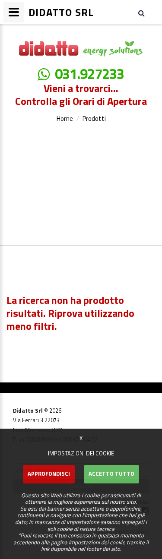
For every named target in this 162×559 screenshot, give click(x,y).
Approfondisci (49, 473)
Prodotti (94, 118)
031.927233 (89, 74)
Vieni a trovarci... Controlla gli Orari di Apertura (81, 94)
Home (65, 118)
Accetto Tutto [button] (111, 473)
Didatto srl (25, 32)
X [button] (81, 438)
